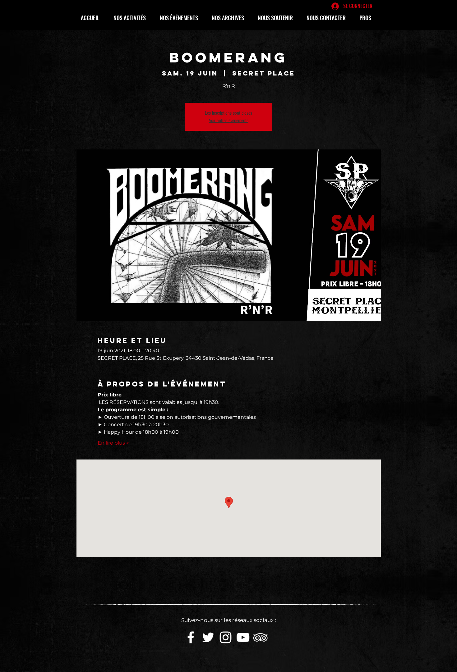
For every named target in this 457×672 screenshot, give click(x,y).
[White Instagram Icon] (225, 637)
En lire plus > (113, 443)
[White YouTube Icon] (243, 637)
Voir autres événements (228, 120)
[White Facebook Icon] (191, 637)
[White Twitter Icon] (208, 637)
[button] (132, 17)
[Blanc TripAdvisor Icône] (260, 637)
